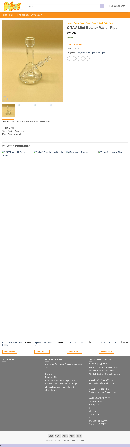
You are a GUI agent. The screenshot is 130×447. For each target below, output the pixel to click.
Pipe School (23, 15)
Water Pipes (79, 23)
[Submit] (102, 6)
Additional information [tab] (26, 122)
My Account (36, 15)
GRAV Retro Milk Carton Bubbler (12, 344)
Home (4, 15)
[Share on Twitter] (74, 58)
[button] (117, 6)
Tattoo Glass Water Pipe (108, 343)
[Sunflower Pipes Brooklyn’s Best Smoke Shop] (12, 6)
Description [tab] (8, 122)
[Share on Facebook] (69, 58)
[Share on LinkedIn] (87, 58)
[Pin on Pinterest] (83, 58)
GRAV (78, 53)
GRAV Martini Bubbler (75, 343)
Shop (11, 15)
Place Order (75, 45)
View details (9, 351)
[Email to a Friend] (78, 58)
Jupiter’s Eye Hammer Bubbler (43, 344)
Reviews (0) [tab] (45, 122)
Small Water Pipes (106, 23)
